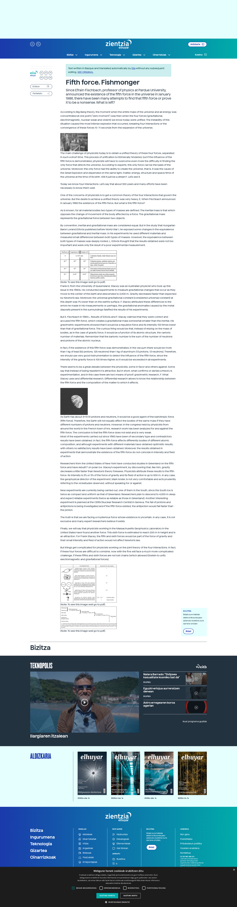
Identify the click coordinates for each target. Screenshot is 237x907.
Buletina (199, 55)
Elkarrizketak (89, 839)
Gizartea (38, 850)
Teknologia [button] (115, 55)
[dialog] (118, 887)
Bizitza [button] (70, 55)
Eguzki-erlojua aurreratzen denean (161, 690)
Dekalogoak (122, 839)
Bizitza (36, 830)
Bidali (188, 631)
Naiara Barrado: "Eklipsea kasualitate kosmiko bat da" (161, 676)
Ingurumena (42, 837)
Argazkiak (87, 848)
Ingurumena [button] (91, 55)
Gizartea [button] (136, 55)
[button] (32, 43)
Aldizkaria (195, 44)
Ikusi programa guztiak (195, 721)
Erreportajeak (89, 862)
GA (50, 78)
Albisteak (87, 834)
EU (42, 73)
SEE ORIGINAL (85, 72)
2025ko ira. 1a (183, 798)
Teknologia (41, 843)
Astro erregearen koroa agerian (159, 704)
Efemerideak (123, 843)
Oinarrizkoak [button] (159, 55)
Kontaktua (185, 853)
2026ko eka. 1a (84, 798)
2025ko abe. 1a (150, 798)
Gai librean (122, 848)
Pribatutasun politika (191, 843)
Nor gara (184, 834)
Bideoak (86, 853)
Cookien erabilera (189, 848)
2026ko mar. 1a (117, 798)
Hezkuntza (122, 834)
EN (42, 78)
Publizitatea (186, 839)
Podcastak (88, 857)
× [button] (234, 870)
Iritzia (85, 843)
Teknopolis (41, 665)
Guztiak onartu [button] (107, 895)
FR (50, 73)
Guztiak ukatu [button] (130, 895)
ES (46, 73)
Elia (133, 68)
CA (46, 78)
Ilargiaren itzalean (49, 736)
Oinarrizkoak (43, 857)
